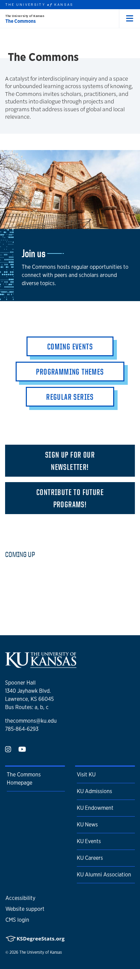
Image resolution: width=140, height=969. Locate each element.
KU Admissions (94, 791)
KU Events (89, 841)
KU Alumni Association (104, 874)
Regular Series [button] (70, 396)
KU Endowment (95, 807)
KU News (87, 824)
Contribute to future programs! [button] (70, 498)
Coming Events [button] (70, 346)
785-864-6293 (21, 729)
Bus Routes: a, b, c (27, 707)
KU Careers (90, 857)
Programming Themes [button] (70, 371)
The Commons (20, 21)
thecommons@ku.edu (31, 720)
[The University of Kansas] (40, 665)
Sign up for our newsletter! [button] (70, 460)
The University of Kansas (24, 16)
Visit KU (86, 774)
